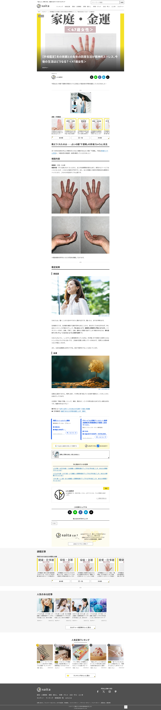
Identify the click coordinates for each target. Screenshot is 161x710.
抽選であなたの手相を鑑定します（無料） (73, 411)
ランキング (59, 6)
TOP (39, 11)
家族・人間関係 (76, 6)
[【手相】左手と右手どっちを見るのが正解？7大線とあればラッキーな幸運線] (57, 124)
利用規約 (66, 702)
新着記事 (67, 6)
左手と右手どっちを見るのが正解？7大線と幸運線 (75, 409)
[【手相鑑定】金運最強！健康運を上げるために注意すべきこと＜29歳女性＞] (97, 124)
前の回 (61, 138)
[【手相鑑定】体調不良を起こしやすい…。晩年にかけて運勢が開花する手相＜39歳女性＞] (83, 124)
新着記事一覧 (59, 698)
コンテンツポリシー (74, 702)
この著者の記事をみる (101, 498)
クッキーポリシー (96, 702)
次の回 (100, 138)
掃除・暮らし (87, 6)
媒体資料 (109, 702)
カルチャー (121, 6)
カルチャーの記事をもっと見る (80, 627)
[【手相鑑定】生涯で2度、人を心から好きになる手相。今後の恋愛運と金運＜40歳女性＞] (70, 124)
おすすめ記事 (60, 702)
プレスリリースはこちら (49, 702)
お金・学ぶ (106, 6)
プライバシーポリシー (85, 702)
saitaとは (68, 698)
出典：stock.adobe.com (103, 315)
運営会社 (103, 702)
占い (55, 523)
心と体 (114, 6)
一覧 (81, 138)
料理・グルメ (97, 6)
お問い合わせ (40, 702)
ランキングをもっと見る (81, 676)
